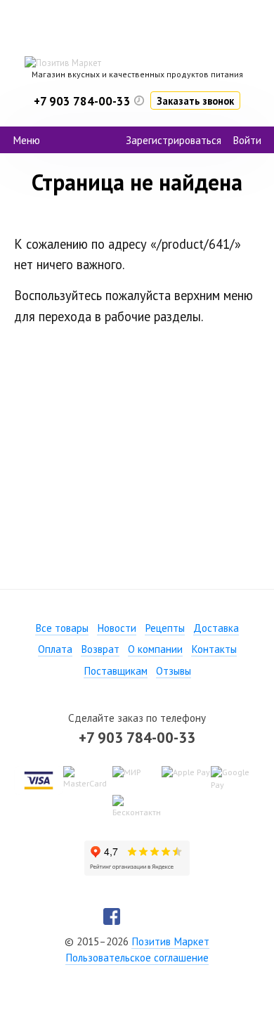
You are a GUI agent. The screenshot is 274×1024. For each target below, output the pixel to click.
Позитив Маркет (170, 941)
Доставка (216, 628)
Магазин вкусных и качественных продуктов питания (137, 74)
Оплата (55, 649)
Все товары (62, 628)
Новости (116, 628)
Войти (247, 140)
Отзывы (173, 671)
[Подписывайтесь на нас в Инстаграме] (162, 916)
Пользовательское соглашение (137, 957)
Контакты (214, 649)
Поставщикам (116, 671)
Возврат (100, 649)
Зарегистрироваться (173, 140)
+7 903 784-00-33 (137, 737)
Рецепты (165, 628)
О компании (155, 649)
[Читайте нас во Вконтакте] (137, 916)
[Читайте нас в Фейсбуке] (111, 916)
